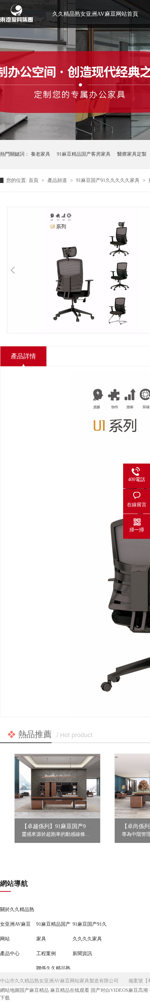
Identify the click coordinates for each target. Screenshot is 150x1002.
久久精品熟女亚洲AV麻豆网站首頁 (95, 14)
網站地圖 (10, 990)
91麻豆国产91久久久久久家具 (108, 180)
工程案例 (46, 953)
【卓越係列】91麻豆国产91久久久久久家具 (75, 826)
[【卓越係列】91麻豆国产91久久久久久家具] (57, 786)
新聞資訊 (82, 953)
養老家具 (40, 154)
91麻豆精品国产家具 (53, 931)
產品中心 (10, 953)
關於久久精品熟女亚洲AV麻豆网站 (17, 924)
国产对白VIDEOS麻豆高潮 (119, 990)
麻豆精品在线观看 (69, 990)
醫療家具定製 (132, 154)
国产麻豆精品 (34, 990)
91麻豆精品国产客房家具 (84, 154)
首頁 (34, 180)
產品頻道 (57, 180)
